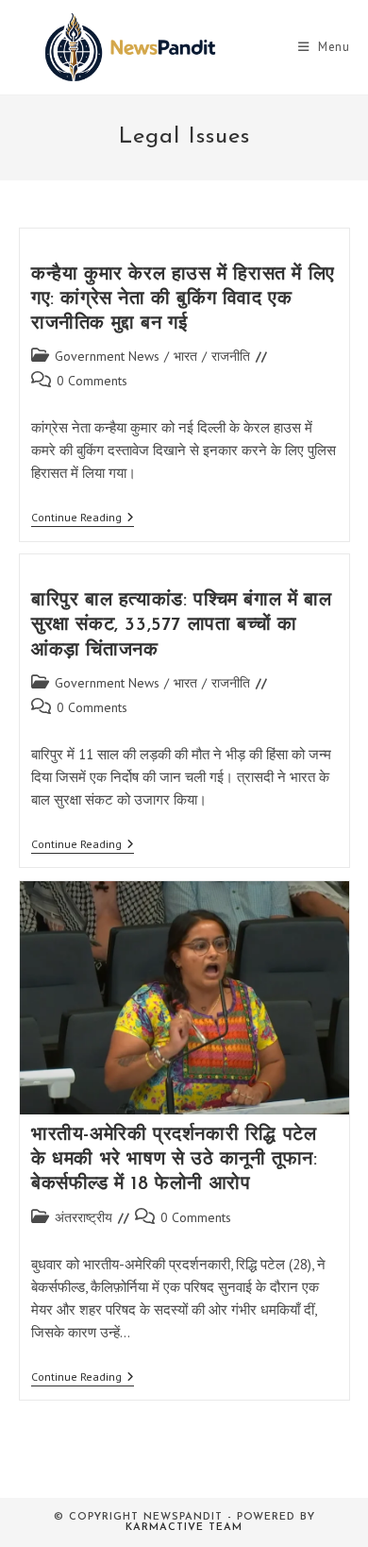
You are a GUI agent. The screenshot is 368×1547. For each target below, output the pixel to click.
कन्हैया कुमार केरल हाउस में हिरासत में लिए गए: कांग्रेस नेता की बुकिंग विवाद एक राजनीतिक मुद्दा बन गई (183, 299)
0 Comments (92, 380)
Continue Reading (82, 519)
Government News (107, 356)
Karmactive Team (184, 1527)
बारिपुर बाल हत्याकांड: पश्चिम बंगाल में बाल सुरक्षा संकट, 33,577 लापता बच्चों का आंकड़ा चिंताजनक (181, 625)
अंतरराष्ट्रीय (83, 1217)
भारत (185, 356)
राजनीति (230, 356)
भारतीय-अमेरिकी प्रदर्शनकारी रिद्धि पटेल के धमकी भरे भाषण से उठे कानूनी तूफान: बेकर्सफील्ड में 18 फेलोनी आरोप (174, 1160)
